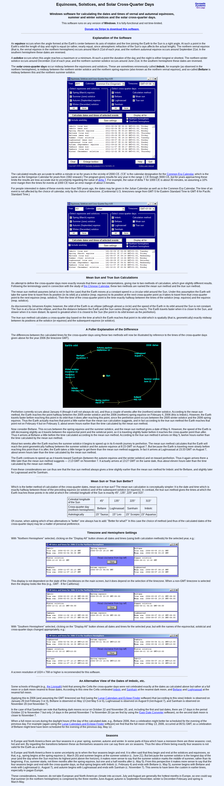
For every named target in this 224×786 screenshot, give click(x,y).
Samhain (132, 689)
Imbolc (117, 689)
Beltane (177, 689)
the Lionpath (54, 686)
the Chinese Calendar (96, 286)
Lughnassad (195, 689)
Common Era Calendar (180, 174)
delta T (102, 180)
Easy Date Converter (151, 712)
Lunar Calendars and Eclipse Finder (119, 698)
